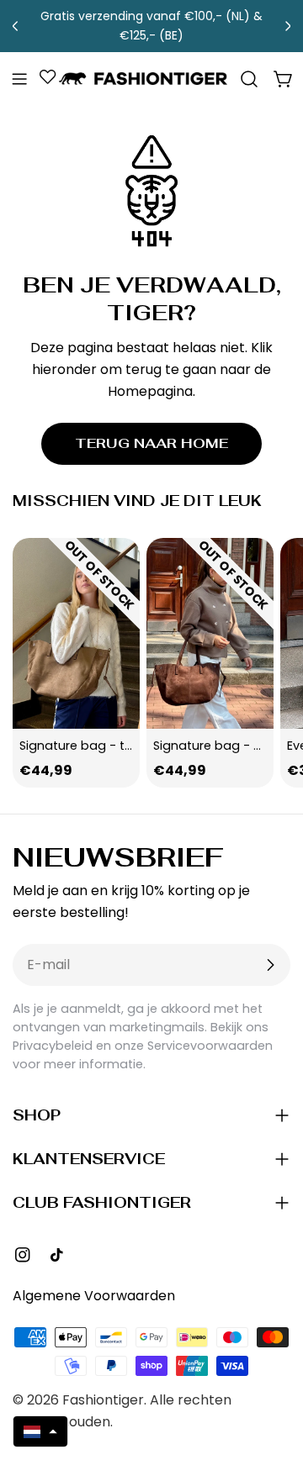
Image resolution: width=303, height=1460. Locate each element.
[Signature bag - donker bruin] (210, 633)
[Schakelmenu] (19, 79)
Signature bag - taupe (88, 745)
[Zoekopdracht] (249, 79)
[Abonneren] (270, 964)
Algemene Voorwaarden (94, 1295)
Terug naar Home (151, 443)
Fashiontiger (103, 1400)
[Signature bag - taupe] (76, 633)
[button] (40, 1431)
